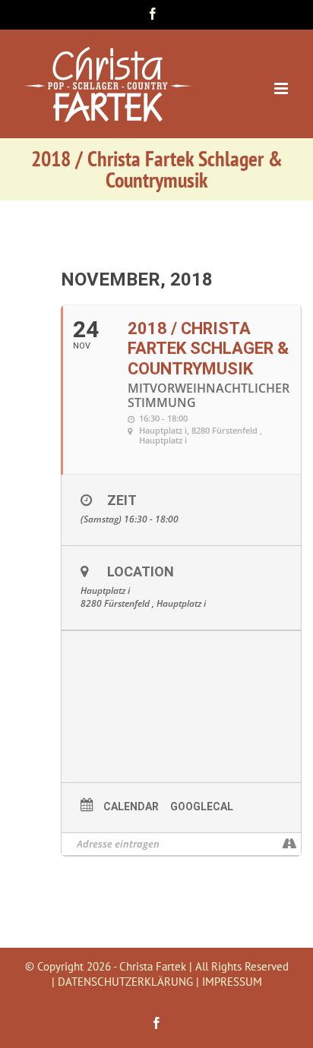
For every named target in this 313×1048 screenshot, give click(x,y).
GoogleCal (201, 806)
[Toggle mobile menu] (282, 88)
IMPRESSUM (232, 981)
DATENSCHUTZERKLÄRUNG (125, 981)
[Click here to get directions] (289, 844)
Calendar (131, 806)
